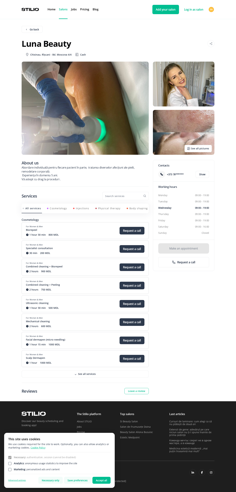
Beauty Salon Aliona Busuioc (136, 432)
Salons (63, 9)
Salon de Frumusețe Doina (135, 426)
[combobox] (211, 9)
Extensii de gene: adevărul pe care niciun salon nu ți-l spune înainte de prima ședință (190, 432)
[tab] (32, 208)
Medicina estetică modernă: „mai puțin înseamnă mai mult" (188, 450)
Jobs (74, 9)
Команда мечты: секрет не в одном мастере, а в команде (190, 442)
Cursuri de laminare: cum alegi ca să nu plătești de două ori (190, 423)
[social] (193, 472)
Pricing (84, 9)
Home (51, 9)
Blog (95, 9)
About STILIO (84, 421)
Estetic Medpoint (130, 437)
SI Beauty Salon (129, 421)
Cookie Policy (38, 447)
